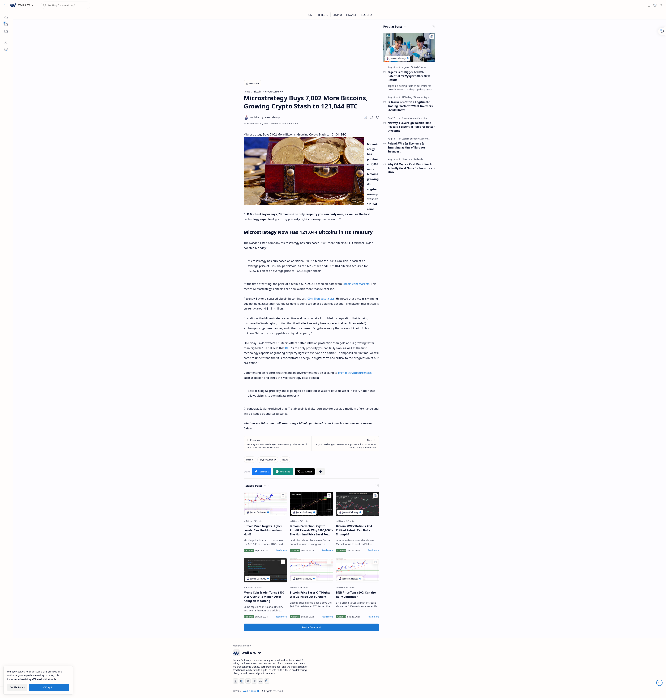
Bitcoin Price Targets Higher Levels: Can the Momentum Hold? (263, 530)
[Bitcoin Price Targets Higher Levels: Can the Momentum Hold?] (265, 504)
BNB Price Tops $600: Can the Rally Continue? (356, 595)
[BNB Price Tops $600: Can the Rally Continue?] (357, 570)
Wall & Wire (25, 5)
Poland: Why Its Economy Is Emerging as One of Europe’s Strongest (407, 147)
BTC (287, 348)
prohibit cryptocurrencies (355, 373)
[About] (6, 42)
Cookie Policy (17, 687)
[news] (285, 459)
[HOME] (310, 14)
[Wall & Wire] (13, 5)
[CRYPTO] (337, 14)
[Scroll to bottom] (659, 683)
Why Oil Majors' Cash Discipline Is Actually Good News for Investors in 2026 (411, 168)
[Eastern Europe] (410, 138)
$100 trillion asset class (319, 299)
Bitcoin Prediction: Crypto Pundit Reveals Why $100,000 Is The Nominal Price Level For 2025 (311, 530)
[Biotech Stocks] (418, 67)
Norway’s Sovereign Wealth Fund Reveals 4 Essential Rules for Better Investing (411, 127)
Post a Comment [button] (311, 627)
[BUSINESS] (367, 14)
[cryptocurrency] (267, 459)
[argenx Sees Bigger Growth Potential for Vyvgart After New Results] (409, 47)
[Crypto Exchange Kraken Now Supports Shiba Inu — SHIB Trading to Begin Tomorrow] (345, 443)
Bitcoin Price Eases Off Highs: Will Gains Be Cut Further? (310, 595)
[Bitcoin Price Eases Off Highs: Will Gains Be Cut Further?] (311, 570)
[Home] (6, 17)
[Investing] (423, 118)
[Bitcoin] (250, 459)
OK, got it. (49, 687)
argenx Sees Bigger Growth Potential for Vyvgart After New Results (409, 76)
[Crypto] (258, 521)
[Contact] (6, 49)
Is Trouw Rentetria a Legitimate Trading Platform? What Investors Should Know (410, 106)
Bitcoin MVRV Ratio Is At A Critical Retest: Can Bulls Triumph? (354, 530)
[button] (6, 5)
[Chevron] (407, 159)
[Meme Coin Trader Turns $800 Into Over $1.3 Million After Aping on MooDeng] (265, 570)
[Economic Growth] (428, 138)
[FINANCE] (351, 14)
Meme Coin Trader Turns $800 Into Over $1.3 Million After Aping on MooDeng (264, 597)
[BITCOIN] (323, 14)
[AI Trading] (407, 97)
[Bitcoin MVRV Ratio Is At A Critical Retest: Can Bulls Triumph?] (357, 504)
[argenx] (406, 67)
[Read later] (365, 117)
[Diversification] (410, 118)
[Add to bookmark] (283, 495)
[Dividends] (417, 159)
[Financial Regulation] (424, 97)
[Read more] (281, 550)
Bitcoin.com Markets (356, 284)
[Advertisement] (311, 49)
